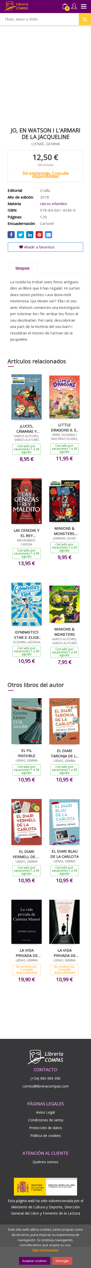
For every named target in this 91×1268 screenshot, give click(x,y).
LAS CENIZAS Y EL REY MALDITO (26, 533)
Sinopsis (22, 267)
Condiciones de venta (45, 1120)
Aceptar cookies (34, 1260)
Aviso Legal (45, 1112)
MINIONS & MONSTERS (64, 631)
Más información (45, 1250)
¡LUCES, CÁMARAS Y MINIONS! (26, 428)
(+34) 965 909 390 (45, 1078)
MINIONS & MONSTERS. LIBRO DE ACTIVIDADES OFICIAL (65, 531)
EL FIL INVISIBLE (26, 753)
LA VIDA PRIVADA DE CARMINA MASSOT (27, 953)
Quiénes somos (45, 1161)
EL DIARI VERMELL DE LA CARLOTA (27, 854)
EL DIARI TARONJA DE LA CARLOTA (64, 753)
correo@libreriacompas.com (45, 1086)
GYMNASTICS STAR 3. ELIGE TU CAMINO (26, 634)
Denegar (62, 1260)
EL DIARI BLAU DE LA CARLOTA (64, 854)
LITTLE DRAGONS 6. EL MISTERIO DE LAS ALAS (64, 427)
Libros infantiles (53, 203)
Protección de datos (45, 1127)
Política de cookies (45, 1135)
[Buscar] (85, 19)
